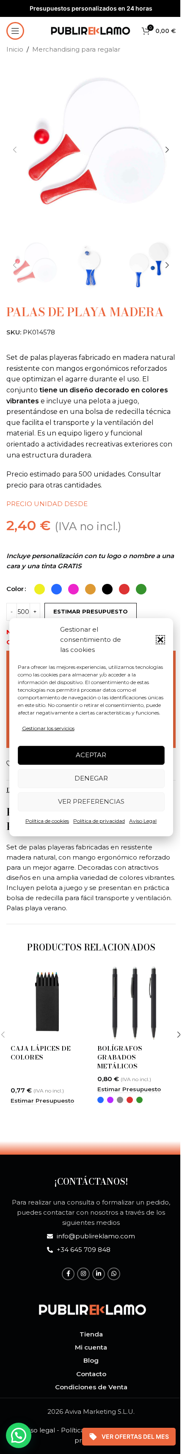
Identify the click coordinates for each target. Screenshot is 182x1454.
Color (15, 589)
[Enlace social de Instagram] (83, 1274)
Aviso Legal (143, 821)
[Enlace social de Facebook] (68, 1274)
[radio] (39, 589)
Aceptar (91, 755)
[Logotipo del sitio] (90, 30)
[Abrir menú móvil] (15, 30)
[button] (160, 639)
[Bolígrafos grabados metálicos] (134, 1003)
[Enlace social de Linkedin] (98, 1274)
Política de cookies (47, 821)
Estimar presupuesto (90, 611)
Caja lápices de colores (41, 1052)
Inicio (14, 49)
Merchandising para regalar (76, 49)
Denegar (91, 778)
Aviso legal (38, 1430)
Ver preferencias (91, 801)
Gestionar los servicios (48, 728)
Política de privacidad (99, 821)
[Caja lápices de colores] (48, 1003)
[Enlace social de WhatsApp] (114, 1274)
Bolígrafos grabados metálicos (119, 1057)
